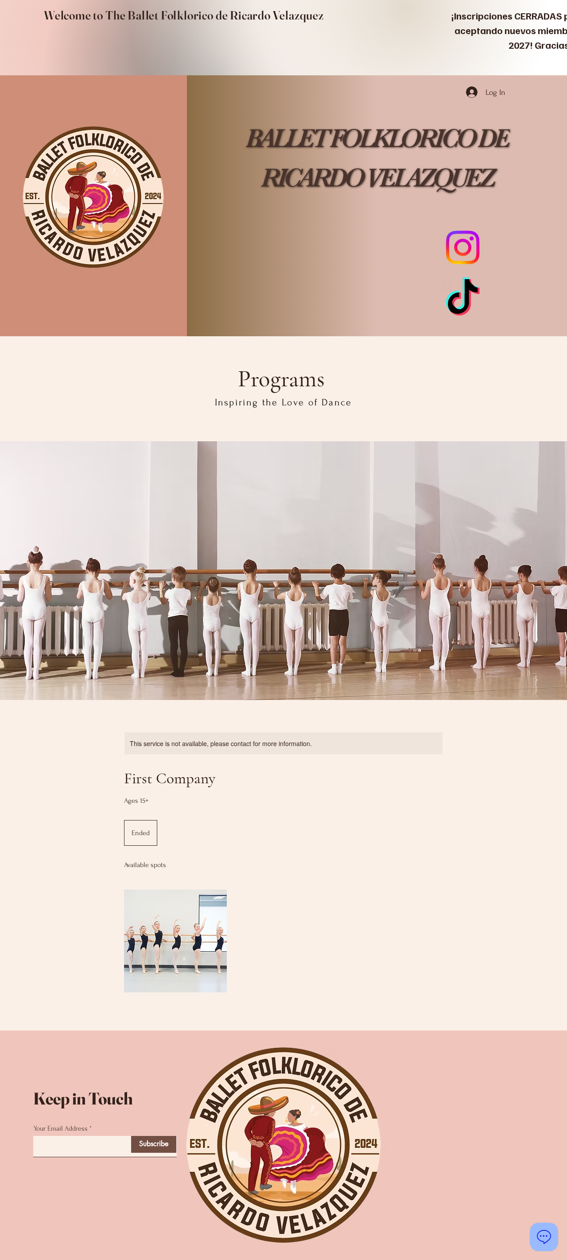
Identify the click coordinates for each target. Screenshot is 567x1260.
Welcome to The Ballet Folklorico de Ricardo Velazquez (184, 15)
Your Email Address (61, 1128)
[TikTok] (462, 299)
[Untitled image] (175, 941)
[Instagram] (462, 247)
